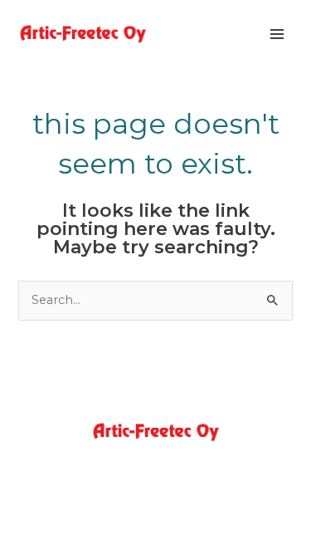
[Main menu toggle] (277, 34)
